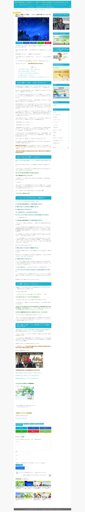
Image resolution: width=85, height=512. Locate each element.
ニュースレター (27, 423)
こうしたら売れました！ (20, 423)
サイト (17, 459)
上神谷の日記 (32, 423)
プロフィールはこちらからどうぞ (23, 406)
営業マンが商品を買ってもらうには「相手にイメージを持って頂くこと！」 (29, 372)
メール (17, 455)
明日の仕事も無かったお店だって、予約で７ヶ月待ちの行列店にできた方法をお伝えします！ (42, 2)
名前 (16, 451)
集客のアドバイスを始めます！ (58, 137)
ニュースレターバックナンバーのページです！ (60, 4)
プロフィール (37, 4)
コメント (17, 441)
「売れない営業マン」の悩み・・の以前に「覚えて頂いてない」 (29, 69)
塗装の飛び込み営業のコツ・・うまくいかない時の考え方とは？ (27, 378)
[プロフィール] (61, 29)
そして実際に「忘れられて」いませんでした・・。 (27, 75)
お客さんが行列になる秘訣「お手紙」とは (46, 4)
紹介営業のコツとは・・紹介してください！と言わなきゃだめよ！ (27, 375)
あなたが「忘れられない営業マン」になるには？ (26, 71)
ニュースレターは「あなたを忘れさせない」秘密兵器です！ (28, 73)
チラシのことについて (57, 119)
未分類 (54, 135)
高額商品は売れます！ (19, 425)
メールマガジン (55, 124)
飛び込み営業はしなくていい (40, 423)
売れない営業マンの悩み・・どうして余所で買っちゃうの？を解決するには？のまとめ (33, 77)
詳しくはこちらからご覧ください (21, 418)
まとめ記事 (55, 117)
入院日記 (54, 132)
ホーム (17, 4)
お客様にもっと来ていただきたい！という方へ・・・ (26, 4)
